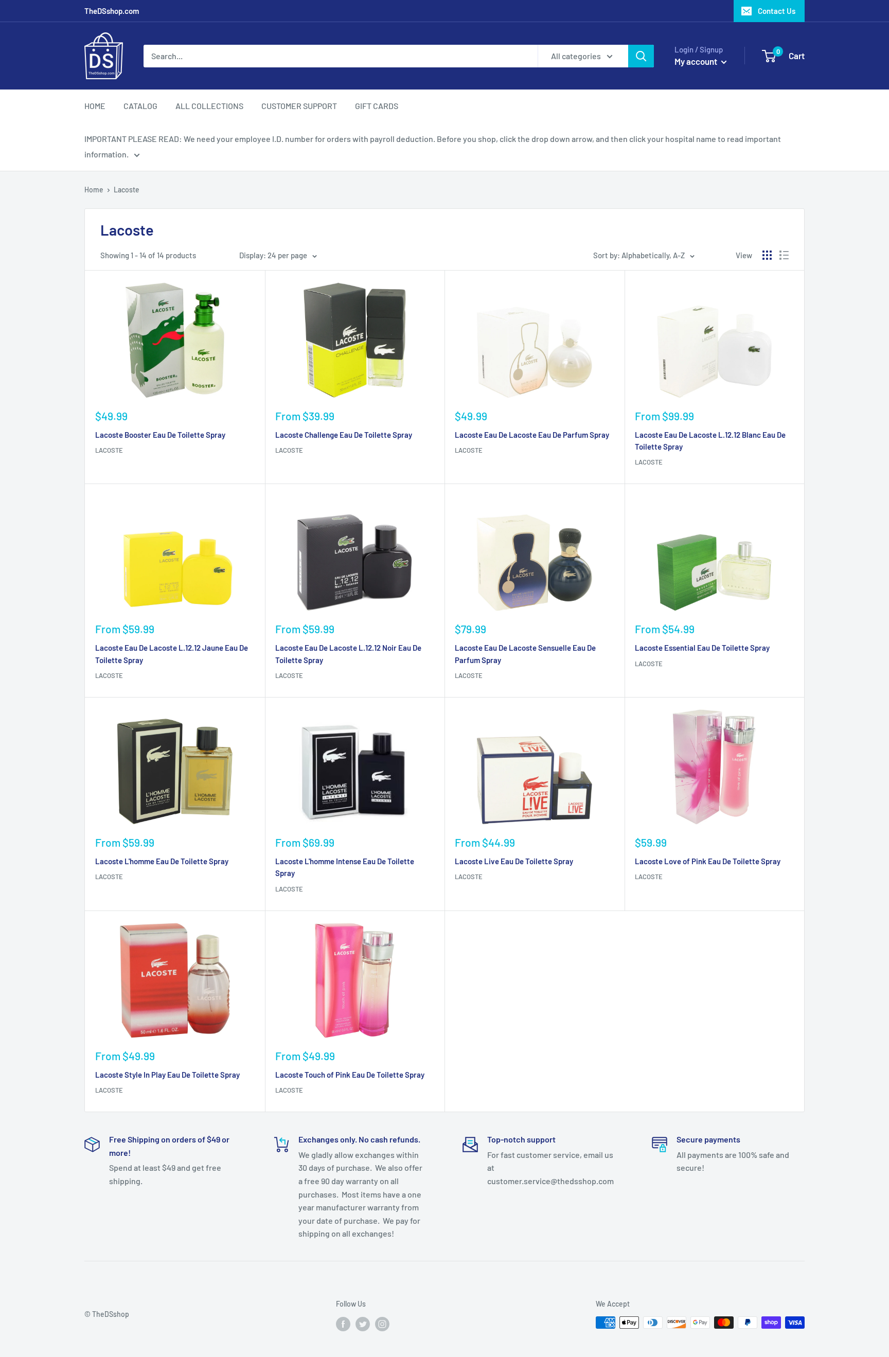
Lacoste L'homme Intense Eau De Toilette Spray (344, 867)
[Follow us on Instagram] (382, 1323)
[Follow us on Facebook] (343, 1323)
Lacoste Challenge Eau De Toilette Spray (343, 434)
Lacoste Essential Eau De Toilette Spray (702, 647)
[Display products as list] (784, 255)
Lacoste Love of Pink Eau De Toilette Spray (707, 861)
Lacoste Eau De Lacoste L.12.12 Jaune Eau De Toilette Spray (171, 653)
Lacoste (109, 450)
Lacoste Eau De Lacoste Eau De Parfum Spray (532, 434)
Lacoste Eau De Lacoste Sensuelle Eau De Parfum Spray (525, 653)
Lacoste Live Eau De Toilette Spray (514, 861)
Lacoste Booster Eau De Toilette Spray (160, 434)
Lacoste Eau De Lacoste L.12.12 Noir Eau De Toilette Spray (348, 653)
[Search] (641, 56)
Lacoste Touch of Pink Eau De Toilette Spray (349, 1074)
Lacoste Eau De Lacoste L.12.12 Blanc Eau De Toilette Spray (710, 440)
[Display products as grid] (767, 255)
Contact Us (776, 10)
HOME (94, 106)
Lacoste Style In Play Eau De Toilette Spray (167, 1074)
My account (696, 61)
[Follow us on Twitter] (362, 1323)
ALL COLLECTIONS (209, 106)
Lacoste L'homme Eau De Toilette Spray (161, 861)
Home (93, 189)
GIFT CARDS (376, 106)
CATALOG (140, 106)
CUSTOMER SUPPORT (299, 106)
